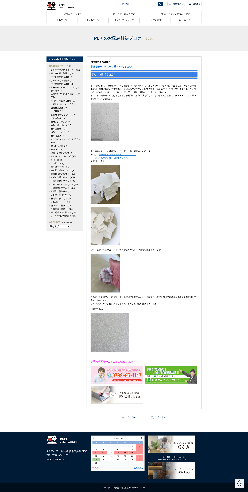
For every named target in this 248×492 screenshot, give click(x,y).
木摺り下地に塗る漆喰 (61, 101)
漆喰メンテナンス (59, 122)
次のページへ (159, 417)
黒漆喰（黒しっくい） (61, 115)
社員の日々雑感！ (59, 209)
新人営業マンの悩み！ (61, 212)
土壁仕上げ (56, 136)
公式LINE (196, 4)
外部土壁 (55, 160)
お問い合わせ (178, 4)
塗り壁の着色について (61, 170)
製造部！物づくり (59, 198)
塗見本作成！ (57, 118)
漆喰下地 (55, 149)
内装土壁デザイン (59, 125)
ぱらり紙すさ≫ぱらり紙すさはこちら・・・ (115, 158)
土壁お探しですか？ (60, 188)
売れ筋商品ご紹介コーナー (63, 70)
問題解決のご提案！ (60, 174)
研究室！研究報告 (59, 195)
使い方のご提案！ (59, 205)
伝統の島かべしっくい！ (62, 184)
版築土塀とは (57, 108)
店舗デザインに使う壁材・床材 (65, 94)
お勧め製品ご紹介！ (60, 177)
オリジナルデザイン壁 (61, 156)
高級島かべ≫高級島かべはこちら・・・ (117, 154)
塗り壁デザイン (58, 167)
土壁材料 (55, 111)
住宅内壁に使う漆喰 (60, 84)
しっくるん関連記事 (60, 80)
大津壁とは (56, 163)
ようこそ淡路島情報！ (61, 216)
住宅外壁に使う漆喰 (60, 77)
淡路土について (58, 132)
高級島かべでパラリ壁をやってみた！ (112, 66)
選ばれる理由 (57, 146)
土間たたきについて (60, 104)
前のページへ (129, 417)
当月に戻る (138, 468)
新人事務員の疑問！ (60, 73)
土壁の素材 (57, 129)
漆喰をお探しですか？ (61, 181)
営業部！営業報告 (59, 191)
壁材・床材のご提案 (60, 153)
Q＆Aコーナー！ (58, 202)
